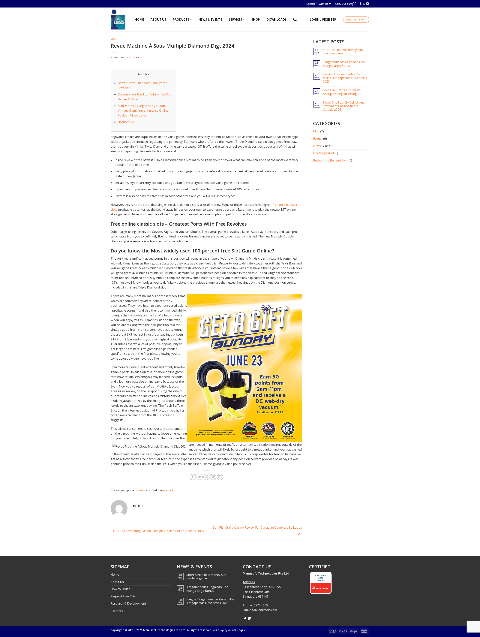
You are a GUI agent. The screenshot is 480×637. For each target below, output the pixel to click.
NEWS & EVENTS (210, 19)
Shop (255, 19)
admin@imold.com (264, 610)
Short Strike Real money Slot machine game (343, 51)
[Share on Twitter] (199, 477)
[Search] (296, 19)
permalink (168, 490)
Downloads (276, 19)
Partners (117, 611)
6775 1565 (261, 605)
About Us (117, 582)
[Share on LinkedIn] (220, 477)
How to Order (120, 589)
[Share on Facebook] (193, 477)
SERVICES (235, 19)
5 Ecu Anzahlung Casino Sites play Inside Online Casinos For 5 (160, 531)
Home (115, 574)
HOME (139, 19)
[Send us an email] (364, 3)
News (114, 39)
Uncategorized (323, 153)
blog (316, 131)
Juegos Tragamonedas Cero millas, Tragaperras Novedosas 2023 (345, 78)
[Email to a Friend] (206, 477)
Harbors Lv (126, 122)
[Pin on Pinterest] (213, 477)
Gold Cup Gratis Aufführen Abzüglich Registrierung (341, 91)
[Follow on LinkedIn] (367, 3)
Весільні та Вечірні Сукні (331, 160)
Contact (310, 3)
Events (317, 139)
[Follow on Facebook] (360, 3)
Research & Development (128, 603)
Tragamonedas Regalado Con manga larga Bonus (344, 63)
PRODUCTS (181, 19)
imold (143, 57)
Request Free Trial (123, 596)
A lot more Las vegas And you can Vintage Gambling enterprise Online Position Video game (143, 110)
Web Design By (229, 630)
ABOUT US (158, 19)
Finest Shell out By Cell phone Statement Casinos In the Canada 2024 (343, 106)
